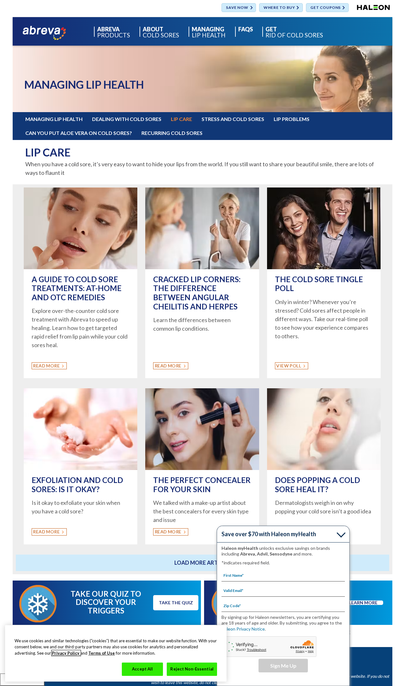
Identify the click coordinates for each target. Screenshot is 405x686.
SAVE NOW (237, 7)
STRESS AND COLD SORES (233, 119)
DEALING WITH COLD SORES (126, 119)
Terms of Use (101, 653)
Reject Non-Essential (192, 668)
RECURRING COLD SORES (171, 133)
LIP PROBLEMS (291, 119)
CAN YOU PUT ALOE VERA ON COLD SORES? (78, 133)
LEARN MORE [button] (363, 602)
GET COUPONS (325, 7)
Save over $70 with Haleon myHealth (268, 533)
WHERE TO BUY (279, 7)
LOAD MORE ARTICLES (203, 562)
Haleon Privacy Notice (243, 629)
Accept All (142, 668)
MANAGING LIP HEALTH (54, 119)
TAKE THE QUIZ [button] (176, 602)
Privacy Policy (66, 653)
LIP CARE (181, 119)
